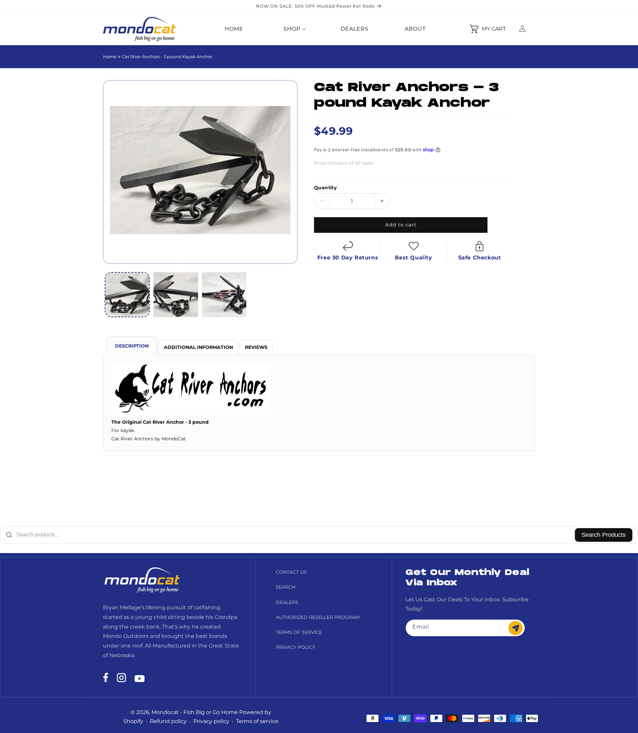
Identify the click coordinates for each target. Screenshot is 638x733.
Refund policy (168, 721)
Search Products (604, 534)
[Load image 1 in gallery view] (127, 294)
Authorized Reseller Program (318, 617)
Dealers (287, 602)
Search (285, 587)
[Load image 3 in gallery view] (224, 294)
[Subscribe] (515, 628)
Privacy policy (211, 721)
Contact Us (291, 572)
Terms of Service (299, 632)
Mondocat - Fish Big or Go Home (195, 712)
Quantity (325, 188)
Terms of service (257, 721)
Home (110, 56)
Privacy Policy (295, 647)
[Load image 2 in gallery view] (175, 294)
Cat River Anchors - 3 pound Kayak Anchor (167, 56)
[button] (291, 29)
